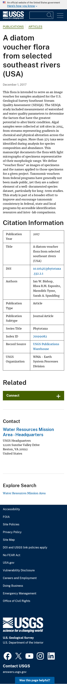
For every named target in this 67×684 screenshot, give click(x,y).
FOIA (6, 517)
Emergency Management (19, 593)
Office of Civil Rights (16, 601)
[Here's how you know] (33, 4)
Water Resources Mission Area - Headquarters (28, 432)
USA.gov (8, 562)
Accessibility (11, 509)
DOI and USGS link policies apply (25, 547)
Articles (35, 26)
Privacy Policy (12, 532)
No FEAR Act (11, 555)
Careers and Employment (20, 578)
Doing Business (13, 585)
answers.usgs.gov (14, 672)
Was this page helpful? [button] (34, 680)
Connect (12, 395)
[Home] (13, 18)
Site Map (9, 539)
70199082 (40, 336)
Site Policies (11, 524)
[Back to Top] (54, 671)
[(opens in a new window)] (7, 655)
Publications (13, 26)
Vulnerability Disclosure (19, 570)
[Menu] (60, 15)
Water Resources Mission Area (24, 493)
